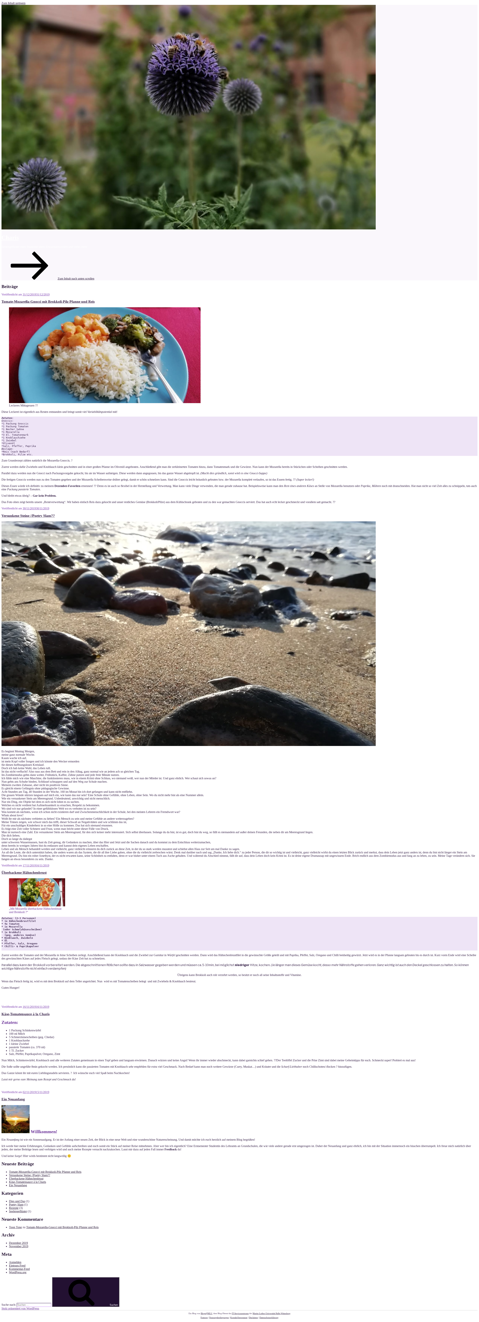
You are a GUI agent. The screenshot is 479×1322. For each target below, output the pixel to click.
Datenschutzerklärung (269, 1317)
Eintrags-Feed (17, 1265)
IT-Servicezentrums (240, 1313)
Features (204, 1317)
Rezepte (14, 1208)
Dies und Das (17, 1201)
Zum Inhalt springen (13, 3)
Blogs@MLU (206, 1313)
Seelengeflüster (18, 1211)
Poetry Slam (16, 1204)
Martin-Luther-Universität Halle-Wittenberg (271, 1313)
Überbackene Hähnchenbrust (24, 873)
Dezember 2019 (18, 1243)
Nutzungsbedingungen (219, 1317)
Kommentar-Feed (19, 1269)
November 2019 (18, 1246)
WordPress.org (17, 1272)
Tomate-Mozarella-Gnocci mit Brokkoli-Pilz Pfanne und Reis (48, 302)
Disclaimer (253, 1317)
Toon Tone (15, 1227)
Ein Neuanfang (13, 1099)
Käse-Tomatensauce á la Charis (25, 1014)
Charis (10, 237)
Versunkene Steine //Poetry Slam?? (28, 516)
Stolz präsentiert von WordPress (20, 1308)
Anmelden (15, 1262)
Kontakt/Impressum (238, 1317)
